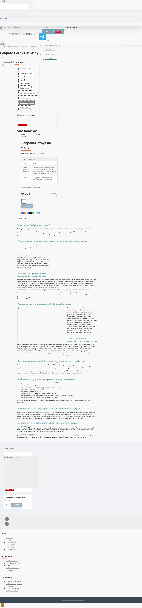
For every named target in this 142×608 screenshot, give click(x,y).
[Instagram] (7, 519)
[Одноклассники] (25, 213)
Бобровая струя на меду (28, 46)
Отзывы (40, 153)
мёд (34, 131)
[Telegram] (38, 213)
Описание (21, 218)
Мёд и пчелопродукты (11, 46)
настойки (28, 131)
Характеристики (28, 153)
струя (20, 131)
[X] (30, 213)
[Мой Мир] (28, 213)
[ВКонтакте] (22, 213)
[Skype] (36, 213)
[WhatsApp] (33, 213)
